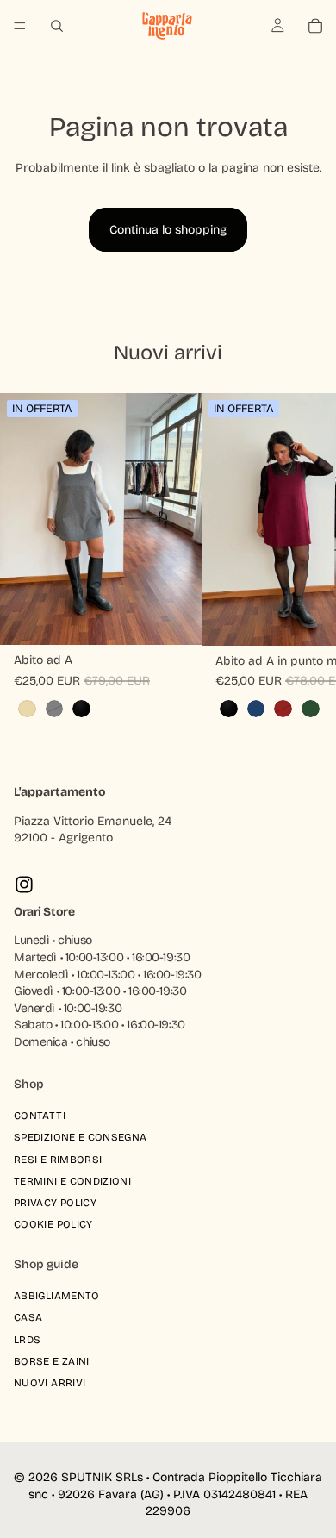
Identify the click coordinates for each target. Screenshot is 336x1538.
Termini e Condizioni (72, 1181)
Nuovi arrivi (49, 1383)
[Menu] (20, 26)
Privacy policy (55, 1203)
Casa (28, 1317)
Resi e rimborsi (58, 1160)
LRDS (27, 1340)
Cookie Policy (53, 1224)
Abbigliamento (57, 1296)
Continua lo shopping (168, 229)
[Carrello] (315, 26)
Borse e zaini (52, 1361)
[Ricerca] (57, 26)
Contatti (39, 1116)
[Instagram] (24, 884)
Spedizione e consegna (80, 1138)
